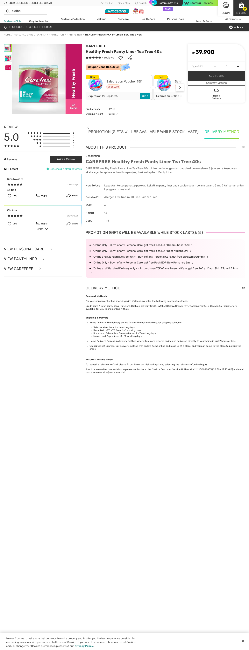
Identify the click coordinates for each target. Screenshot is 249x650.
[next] (180, 87)
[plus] (238, 66)
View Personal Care (24, 249)
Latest (14, 169)
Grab (145, 96)
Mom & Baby (204, 21)
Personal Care (175, 19)
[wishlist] (121, 58)
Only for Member (39, 21)
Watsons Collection (73, 19)
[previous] (88, 127)
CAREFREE (96, 46)
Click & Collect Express (101, 346)
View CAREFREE (19, 269)
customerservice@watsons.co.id (106, 372)
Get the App (107, 3)
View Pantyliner (21, 259)
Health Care (147, 19)
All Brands (231, 19)
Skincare (123, 19)
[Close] (242, 641)
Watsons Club (12, 21)
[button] (241, 8)
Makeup (101, 19)
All (5, 169)
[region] (124, 641)
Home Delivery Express (102, 341)
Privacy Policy (84, 646)
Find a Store (124, 3)
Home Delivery (97, 322)
